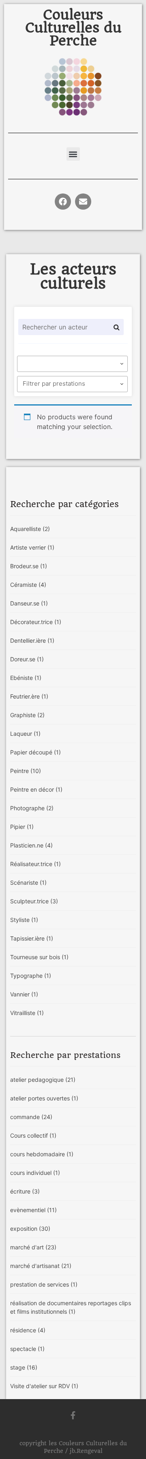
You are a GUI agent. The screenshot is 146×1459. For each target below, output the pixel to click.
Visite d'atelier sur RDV (44, 1386)
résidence (27, 1330)
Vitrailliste (27, 1012)
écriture (25, 1191)
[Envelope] (83, 201)
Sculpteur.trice (34, 901)
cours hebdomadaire (41, 1154)
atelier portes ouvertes (44, 1098)
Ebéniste (25, 677)
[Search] (117, 327)
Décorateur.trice (35, 621)
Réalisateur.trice (35, 863)
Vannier (24, 994)
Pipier (22, 826)
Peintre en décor (36, 789)
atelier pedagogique (42, 1079)
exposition (30, 1228)
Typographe (30, 975)
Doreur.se (27, 659)
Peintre (25, 770)
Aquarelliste (30, 528)
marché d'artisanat (40, 1265)
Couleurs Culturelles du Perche (73, 27)
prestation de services (43, 1284)
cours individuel (35, 1172)
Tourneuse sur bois (39, 957)
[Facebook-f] (73, 1415)
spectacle (27, 1348)
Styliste (24, 919)
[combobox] (72, 364)
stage (23, 1367)
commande (31, 1116)
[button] (73, 154)
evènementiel (33, 1209)
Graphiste (27, 714)
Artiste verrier (32, 547)
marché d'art (33, 1247)
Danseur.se (29, 603)
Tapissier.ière (31, 938)
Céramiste (28, 584)
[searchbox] (74, 363)
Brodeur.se (28, 566)
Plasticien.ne (31, 845)
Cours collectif (33, 1135)
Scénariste (28, 882)
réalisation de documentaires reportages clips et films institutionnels (70, 1307)
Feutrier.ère (29, 696)
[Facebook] (63, 201)
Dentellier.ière (32, 640)
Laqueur (25, 733)
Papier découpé (35, 752)
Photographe (32, 808)
